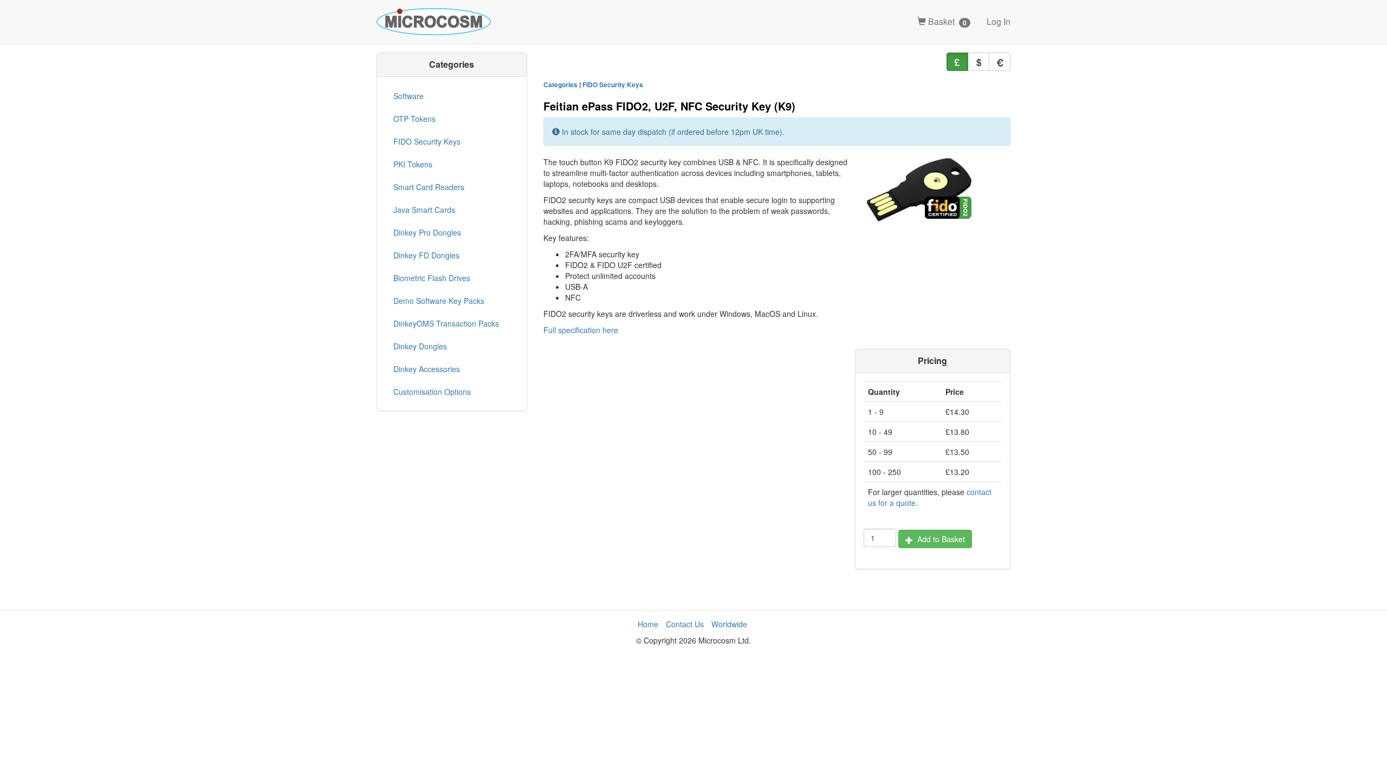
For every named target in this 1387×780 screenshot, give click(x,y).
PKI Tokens (412, 164)
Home (648, 624)
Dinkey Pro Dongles (427, 232)
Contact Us (685, 624)
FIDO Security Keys (612, 84)
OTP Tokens (414, 118)
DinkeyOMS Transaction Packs (446, 323)
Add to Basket (939, 539)
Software (408, 95)
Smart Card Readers (428, 186)
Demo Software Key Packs (438, 300)
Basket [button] (946, 21)
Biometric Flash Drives (431, 277)
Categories (560, 84)
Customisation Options (432, 391)
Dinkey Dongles (420, 346)
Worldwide (729, 624)
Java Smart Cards (424, 209)
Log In (998, 21)
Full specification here (580, 329)
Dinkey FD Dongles (426, 255)
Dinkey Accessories (426, 368)
